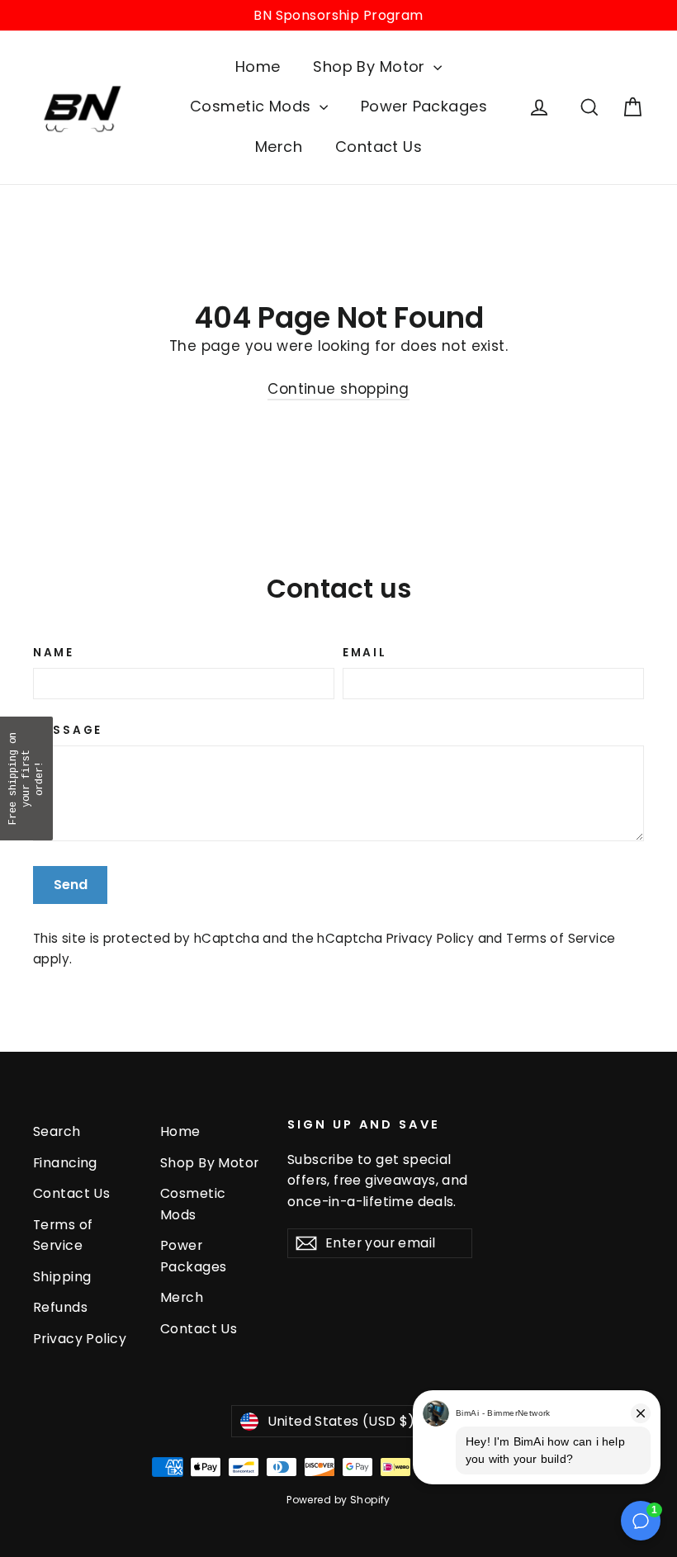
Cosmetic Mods (252, 106)
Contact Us (378, 146)
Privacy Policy (430, 938)
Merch (278, 146)
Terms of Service (560, 938)
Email (365, 653)
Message (67, 730)
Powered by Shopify (338, 1500)
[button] (26, 778)
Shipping (62, 1276)
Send (71, 884)
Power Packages (424, 106)
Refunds (60, 1307)
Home (258, 66)
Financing (65, 1162)
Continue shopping (338, 389)
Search (57, 1131)
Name (53, 653)
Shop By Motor (371, 66)
